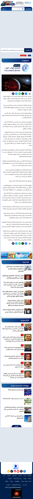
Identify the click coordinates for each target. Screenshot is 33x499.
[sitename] (15, 467)
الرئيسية (28, 9)
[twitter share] (22, 93)
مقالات (6, 481)
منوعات (10, 478)
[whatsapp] (13, 93)
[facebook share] (26, 93)
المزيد (16, 426)
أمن (4, 475)
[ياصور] (29, 55)
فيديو (29, 478)
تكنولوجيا (23, 55)
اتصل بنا (8, 484)
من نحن (25, 484)
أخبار (25, 475)
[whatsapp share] (19, 93)
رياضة (11, 481)
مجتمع (14, 475)
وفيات (24, 478)
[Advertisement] (16, 29)
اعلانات (20, 475)
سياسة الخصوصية (16, 484)
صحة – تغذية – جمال (26, 481)
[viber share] (16, 93)
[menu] (3, 9)
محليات (9, 475)
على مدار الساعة (17, 478)
